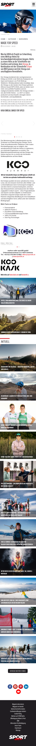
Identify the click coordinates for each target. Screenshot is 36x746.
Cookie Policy (18, 713)
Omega (25, 64)
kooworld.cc (25, 274)
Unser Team (18, 725)
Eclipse (29, 66)
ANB (18, 720)
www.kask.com (14, 274)
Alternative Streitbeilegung (18, 723)
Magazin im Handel (18, 706)
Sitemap (18, 730)
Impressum (18, 727)
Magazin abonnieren (18, 704)
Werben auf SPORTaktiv (18, 715)
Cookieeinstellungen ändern (18, 711)
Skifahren (23, 39)
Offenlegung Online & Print (18, 718)
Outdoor (12, 39)
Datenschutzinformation (18, 708)
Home (3, 39)
